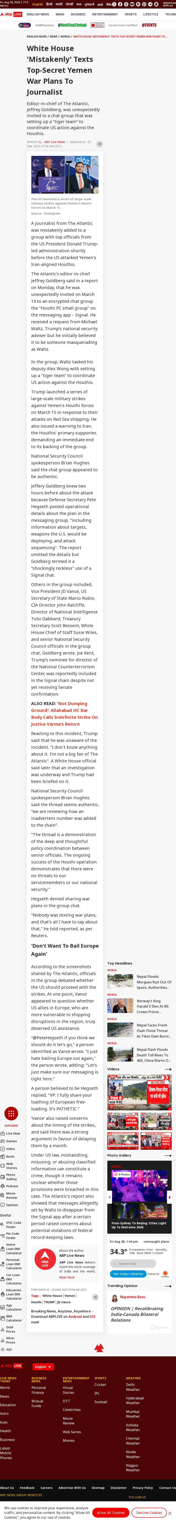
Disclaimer (119, 1487)
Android (75, 1316)
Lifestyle (150, 14)
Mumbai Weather (133, 1414)
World (65, 36)
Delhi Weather (133, 1387)
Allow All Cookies (111, 1512)
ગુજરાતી (89, 4)
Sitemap (98, 1487)
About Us (7, 1487)
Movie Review (11, 1195)
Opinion (12, 1205)
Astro (4, 1413)
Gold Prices (10, 1329)
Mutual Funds (37, 1403)
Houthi (36, 1302)
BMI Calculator (14, 1318)
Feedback (27, 1487)
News (60, 14)
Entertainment (105, 14)
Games (11, 1141)
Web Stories (11, 1166)
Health (5, 1431)
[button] (11, 1117)
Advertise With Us (72, 1487)
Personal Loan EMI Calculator (14, 1264)
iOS (92, 1316)
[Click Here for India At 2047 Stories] (24, 25)
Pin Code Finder (12, 1236)
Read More (67, 1277)
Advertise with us (169, 4)
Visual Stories (68, 1390)
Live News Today (8, 1380)
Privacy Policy (143, 1487)
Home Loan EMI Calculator (14, 1248)
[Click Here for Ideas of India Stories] (97, 25)
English (37, 4)
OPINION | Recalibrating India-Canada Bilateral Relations (137, 1314)
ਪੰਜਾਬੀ (69, 4)
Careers (46, 1487)
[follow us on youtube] (132, 4)
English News (38, 14)
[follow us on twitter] (114, 4)
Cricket (100, 1384)
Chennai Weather (133, 1440)
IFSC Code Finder (13, 1225)
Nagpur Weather (133, 1467)
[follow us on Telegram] (150, 4)
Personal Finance (39, 1390)
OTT (66, 1401)
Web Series (72, 1432)
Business (78, 14)
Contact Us (167, 1487)
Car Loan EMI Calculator (14, 1279)
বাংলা (78, 4)
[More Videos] (168, 1069)
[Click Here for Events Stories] (149, 25)
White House (52, 1296)
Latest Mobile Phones (6, 1453)
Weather (133, 1378)
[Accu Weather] (165, 1273)
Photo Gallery (11, 1177)
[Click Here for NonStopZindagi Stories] (72, 25)
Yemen (70, 1296)
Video (10, 1149)
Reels (10, 1156)
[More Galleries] (168, 1155)
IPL (97, 1393)
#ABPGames (44, 25)
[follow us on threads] (126, 4)
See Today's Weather (128, 1274)
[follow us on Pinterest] (144, 4)
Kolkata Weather (133, 1427)
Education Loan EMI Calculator (14, 1294)
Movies (68, 1440)
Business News (39, 1380)
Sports (131, 14)
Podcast (12, 1186)
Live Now (13, 1133)
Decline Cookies (149, 1512)
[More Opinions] (168, 1286)
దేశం (109, 4)
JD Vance (64, 1302)
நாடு (100, 4)
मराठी (59, 4)
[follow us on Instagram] (138, 4)
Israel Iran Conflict (123, 25)
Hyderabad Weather (135, 1400)
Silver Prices (10, 1340)
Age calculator (14, 1307)
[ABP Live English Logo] (11, 14)
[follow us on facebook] (120, 4)
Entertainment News (72, 1380)
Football (101, 1402)
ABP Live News (54, 142)
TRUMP (49, 1302)
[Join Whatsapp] (156, 4)
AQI (9, 1349)
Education (8, 1405)
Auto (4, 1422)
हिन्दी (49, 4)
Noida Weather (133, 1454)
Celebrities (72, 1409)
